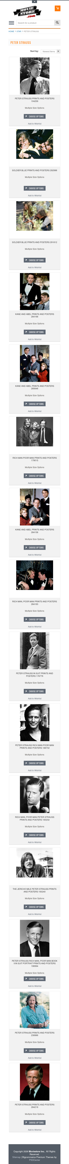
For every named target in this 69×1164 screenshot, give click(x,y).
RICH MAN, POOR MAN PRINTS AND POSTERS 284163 (34, 602)
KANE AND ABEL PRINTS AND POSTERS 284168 (34, 315)
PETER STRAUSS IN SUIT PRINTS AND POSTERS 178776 (34, 674)
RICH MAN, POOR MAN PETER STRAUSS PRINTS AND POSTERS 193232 (34, 818)
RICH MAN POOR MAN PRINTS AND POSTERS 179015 (35, 459)
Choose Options (36, 116)
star (19, 31)
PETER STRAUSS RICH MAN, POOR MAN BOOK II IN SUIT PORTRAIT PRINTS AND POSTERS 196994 (34, 963)
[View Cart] (57, 8)
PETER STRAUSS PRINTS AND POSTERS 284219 (34, 1106)
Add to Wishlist (34, 123)
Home (11, 31)
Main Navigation (11, 23)
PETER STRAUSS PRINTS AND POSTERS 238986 (34, 1034)
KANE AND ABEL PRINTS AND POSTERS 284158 (34, 531)
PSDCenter (34, 1159)
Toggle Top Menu (34, 2)
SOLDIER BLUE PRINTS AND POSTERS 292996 (34, 170)
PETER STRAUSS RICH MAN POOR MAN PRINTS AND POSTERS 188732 (34, 746)
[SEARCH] (57, 23)
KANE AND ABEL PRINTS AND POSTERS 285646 (34, 387)
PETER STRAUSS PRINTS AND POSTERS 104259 (34, 99)
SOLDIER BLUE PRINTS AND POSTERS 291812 (34, 242)
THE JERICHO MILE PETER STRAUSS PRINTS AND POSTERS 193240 (34, 890)
